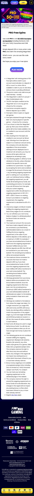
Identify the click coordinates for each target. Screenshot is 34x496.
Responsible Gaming (14, 417)
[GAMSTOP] (25, 441)
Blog (29, 420)
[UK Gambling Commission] (12, 447)
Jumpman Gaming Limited (24, 469)
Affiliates (17, 422)
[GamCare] (9, 441)
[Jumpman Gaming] (17, 413)
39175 (30, 472)
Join (23, 3)
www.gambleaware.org (15, 462)
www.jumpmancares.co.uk (17, 464)
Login (14, 3)
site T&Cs (14, 395)
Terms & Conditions (9, 420)
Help (24, 417)
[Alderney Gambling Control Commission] (17, 452)
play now (17, 69)
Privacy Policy (22, 420)
